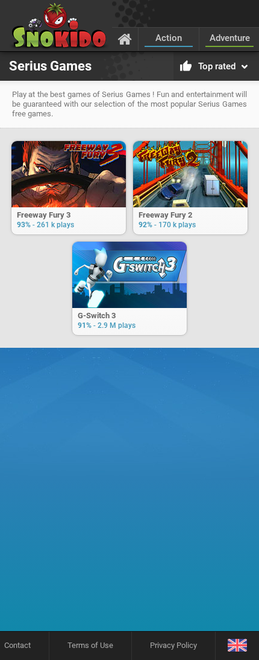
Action (168, 38)
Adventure (230, 38)
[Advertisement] (129, 493)
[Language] (237, 646)
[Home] (125, 38)
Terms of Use (90, 645)
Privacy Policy (173, 645)
